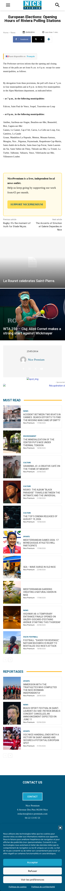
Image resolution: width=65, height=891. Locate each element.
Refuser (32, 871)
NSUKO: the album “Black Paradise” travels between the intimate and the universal (41, 492)
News (13, 32)
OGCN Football (30, 637)
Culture (27, 462)
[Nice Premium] (24, 359)
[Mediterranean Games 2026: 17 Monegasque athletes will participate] (12, 542)
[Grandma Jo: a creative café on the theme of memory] (12, 467)
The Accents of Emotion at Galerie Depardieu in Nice (49, 226)
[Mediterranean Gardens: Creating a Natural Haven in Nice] (12, 592)
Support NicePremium (26, 204)
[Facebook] (23, 368)
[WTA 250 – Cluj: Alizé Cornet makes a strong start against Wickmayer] (32, 314)
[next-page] (10, 660)
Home (6, 32)
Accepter (32, 862)
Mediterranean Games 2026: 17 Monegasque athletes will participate (41, 543)
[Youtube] (41, 368)
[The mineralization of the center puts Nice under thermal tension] (12, 441)
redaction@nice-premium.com (32, 813)
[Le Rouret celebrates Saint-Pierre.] (32, 262)
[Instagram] (29, 368)
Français (31, 56)
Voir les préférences (32, 879)
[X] (35, 368)
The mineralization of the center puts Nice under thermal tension (38, 442)
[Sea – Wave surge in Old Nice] (12, 567)
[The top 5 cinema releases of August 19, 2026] (12, 517)
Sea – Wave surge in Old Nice (39, 567)
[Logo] (32, 5)
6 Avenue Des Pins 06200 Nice (32, 809)
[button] (60, 827)
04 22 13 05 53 (32, 818)
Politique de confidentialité (43, 887)
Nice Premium (36, 359)
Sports (26, 536)
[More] (48, 39)
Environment (29, 436)
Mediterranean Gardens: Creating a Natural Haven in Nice (39, 592)
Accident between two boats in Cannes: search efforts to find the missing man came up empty (42, 417)
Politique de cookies (18, 887)
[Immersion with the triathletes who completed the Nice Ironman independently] (12, 688)
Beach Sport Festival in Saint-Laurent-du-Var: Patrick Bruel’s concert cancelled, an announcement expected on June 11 (41, 714)
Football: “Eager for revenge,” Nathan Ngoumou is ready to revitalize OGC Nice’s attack (41, 643)
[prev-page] (5, 660)
